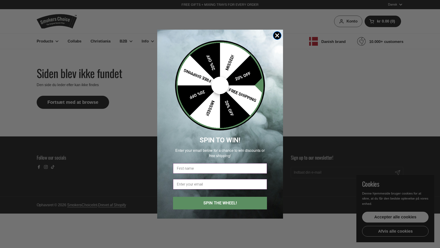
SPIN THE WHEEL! (220, 202)
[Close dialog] (277, 35)
